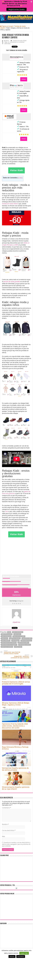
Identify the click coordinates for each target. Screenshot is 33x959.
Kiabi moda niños (27, 638)
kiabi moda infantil (15, 638)
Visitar (24, 79)
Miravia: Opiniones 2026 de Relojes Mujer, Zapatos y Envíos (15, 704)
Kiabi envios (17, 634)
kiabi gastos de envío (19, 636)
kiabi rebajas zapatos (24, 644)
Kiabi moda (4, 638)
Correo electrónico (8, 830)
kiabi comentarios (18, 632)
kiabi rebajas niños (24, 642)
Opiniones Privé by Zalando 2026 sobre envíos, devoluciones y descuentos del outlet (15, 726)
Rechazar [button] (12, 956)
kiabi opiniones (6, 640)
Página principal (7, 26)
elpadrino (6, 40)
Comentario (6, 808)
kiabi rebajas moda (26, 640)
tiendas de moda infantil (10, 204)
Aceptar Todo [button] (24, 953)
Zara (6, 511)
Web (3, 836)
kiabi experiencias (6, 636)
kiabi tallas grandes (7, 646)
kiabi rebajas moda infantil (9, 642)
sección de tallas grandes (12, 281)
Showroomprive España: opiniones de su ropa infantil (15, 788)
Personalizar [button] (20, 956)
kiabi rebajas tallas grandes (9, 644)
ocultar (20, 177)
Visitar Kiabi (16, 170)
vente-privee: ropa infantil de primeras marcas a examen (12, 652)
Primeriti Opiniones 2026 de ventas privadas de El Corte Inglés (16, 683)
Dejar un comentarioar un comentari (14, 42)
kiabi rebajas (15, 640)
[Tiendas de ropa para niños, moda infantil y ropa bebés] (16, 17)
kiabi (9, 632)
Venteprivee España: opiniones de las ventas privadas (15, 769)
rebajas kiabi (18, 646)
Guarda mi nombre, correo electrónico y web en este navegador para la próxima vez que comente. (16, 844)
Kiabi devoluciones (7, 634)
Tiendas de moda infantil (19, 40)
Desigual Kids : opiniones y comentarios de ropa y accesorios (20, 656)
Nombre (5, 824)
